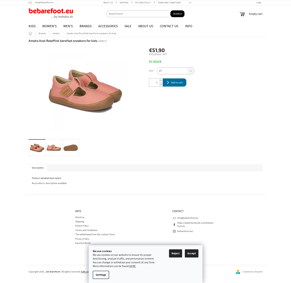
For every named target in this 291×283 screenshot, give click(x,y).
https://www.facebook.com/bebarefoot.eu (195, 224)
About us (108, 2)
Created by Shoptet (252, 272)
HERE (132, 266)
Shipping (124, 2)
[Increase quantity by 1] (161, 80)
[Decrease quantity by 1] (161, 84)
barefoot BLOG (83, 243)
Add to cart (177, 82)
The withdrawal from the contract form (95, 234)
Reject (176, 253)
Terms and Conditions (169, 2)
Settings (101, 275)
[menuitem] (32, 26)
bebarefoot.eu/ (185, 231)
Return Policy (143, 2)
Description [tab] (38, 168)
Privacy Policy (82, 239)
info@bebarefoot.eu (187, 218)
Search (177, 13)
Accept (191, 253)
